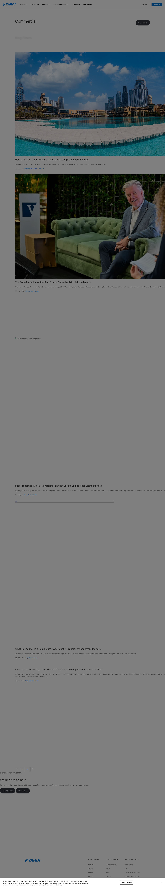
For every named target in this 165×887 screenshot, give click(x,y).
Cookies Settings (126, 882)
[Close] (162, 882)
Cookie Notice (58, 885)
